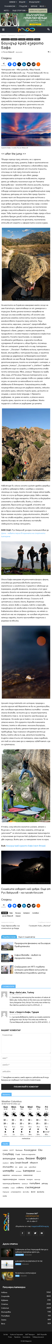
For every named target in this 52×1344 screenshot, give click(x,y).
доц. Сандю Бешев (19, 1163)
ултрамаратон (16, 1192)
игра (25, 1167)
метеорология (16, 1175)
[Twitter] (35, 1233)
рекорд (45, 1183)
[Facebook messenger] (14, 64)
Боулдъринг (5, 39)
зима (21, 1167)
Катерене (14, 39)
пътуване (35, 913)
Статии (37, 39)
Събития (5, 1308)
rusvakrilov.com (33, 892)
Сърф (17, 1154)
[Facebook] (22, 1233)
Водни (22, 2)
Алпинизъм (5, 961)
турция (18, 916)
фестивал (26, 1192)
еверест (34, 1163)
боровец (20, 1159)
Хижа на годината (28, 1155)
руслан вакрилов (7, 916)
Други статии (10, 1244)
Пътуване (22, 39)
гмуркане (6, 1163)
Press (10, 1337)
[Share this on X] (19, 64)
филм (33, 1192)
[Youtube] (41, 1233)
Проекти (17, 1337)
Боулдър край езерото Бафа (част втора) (25, 846)
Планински (9, 6)
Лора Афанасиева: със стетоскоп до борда (10, 927)
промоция (25, 1184)
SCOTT (11, 1150)
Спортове (30, 39)
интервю (8, 1171)
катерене (26, 913)
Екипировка (19, 1255)
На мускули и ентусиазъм (25, 1273)
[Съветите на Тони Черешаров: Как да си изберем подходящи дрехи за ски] (7, 1252)
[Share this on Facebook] (10, 64)
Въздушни (34, 2)
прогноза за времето (11, 1184)
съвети (20, 1188)
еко (16, 1167)
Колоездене (30, 1150)
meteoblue (26, 1139)
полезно (30, 1180)
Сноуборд (8, 1154)
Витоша (19, 1150)
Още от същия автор (26, 937)
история (18, 1171)
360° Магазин (30, 1335)
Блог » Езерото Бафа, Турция (24, 1012)
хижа (5, 1196)
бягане (30, 1158)
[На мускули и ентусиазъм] (7, 1276)
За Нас (5, 1335)
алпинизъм (9, 1158)
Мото (6, 11)
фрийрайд (40, 1192)
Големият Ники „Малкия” (40, 926)
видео (41, 1158)
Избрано (4, 949)
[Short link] (34, 64)
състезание (32, 1187)
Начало (3, 36)
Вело (42, 6)
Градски (23, 6)
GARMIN (5, 1150)
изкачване (32, 1167)
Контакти (26, 1337)
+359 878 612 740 (32, 1216)
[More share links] (38, 64)
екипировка (8, 1167)
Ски (40, 1150)
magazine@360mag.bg (40, 1226)
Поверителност (38, 1337)
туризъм (6, 1192)
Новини (18, 1264)
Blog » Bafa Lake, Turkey (22, 992)
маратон (6, 1175)
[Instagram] (28, 1233)
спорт (13, 1188)
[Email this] (29, 64)
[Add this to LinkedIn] (24, 64)
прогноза (37, 1179)
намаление (28, 1175)
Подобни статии (9, 937)
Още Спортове (19, 11)
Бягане (34, 6)
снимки (6, 1188)
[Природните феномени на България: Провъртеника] (7, 946)
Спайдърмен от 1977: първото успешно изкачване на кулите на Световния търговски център (31, 970)
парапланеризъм (10, 1179)
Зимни (12, 2)
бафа (11, 913)
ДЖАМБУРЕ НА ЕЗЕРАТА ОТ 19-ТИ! (28, 1261)
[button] (48, 29)
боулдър (18, 913)
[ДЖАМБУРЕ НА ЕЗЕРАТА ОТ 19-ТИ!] (7, 1264)
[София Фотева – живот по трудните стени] (7, 958)
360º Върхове (42, 1335)
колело (39, 1171)
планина (22, 1179)
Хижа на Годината (38, 11)
